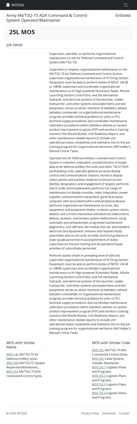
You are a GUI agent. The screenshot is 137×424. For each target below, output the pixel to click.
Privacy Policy (90, 413)
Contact (124, 413)
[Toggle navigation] (126, 5)
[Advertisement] (25, 69)
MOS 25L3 (99, 384)
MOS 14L (12, 354)
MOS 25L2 (99, 376)
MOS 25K (12, 363)
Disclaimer (109, 413)
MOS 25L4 (99, 393)
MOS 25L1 (99, 367)
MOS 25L (12, 372)
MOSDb (17, 5)
